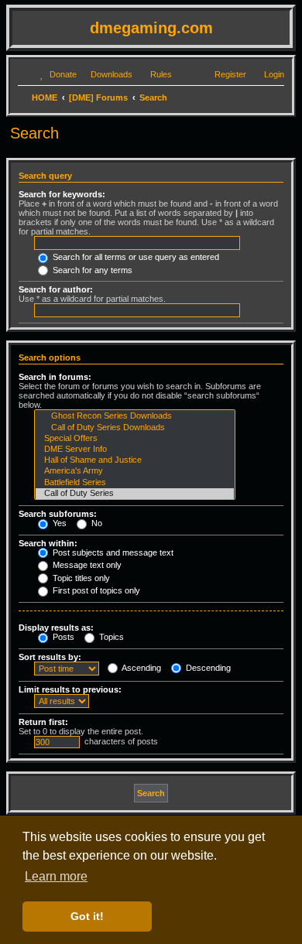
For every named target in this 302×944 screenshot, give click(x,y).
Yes (58, 523)
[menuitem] (56, 74)
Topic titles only (80, 578)
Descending (207, 667)
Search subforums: (58, 513)
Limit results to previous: (70, 689)
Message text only (86, 564)
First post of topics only (95, 590)
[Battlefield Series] (135, 482)
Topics (110, 636)
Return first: (43, 722)
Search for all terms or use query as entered (134, 257)
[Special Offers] (135, 438)
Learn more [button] (56, 876)
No (95, 523)
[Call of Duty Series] (135, 493)
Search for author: (56, 289)
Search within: (48, 543)
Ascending (140, 667)
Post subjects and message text (111, 552)
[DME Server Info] (135, 449)
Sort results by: (50, 657)
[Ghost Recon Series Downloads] (135, 416)
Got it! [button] (87, 916)
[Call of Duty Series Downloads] (135, 427)
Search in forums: (55, 376)
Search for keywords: (62, 194)
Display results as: (56, 627)
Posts (62, 636)
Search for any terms (91, 270)
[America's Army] (135, 471)
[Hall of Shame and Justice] (135, 460)
